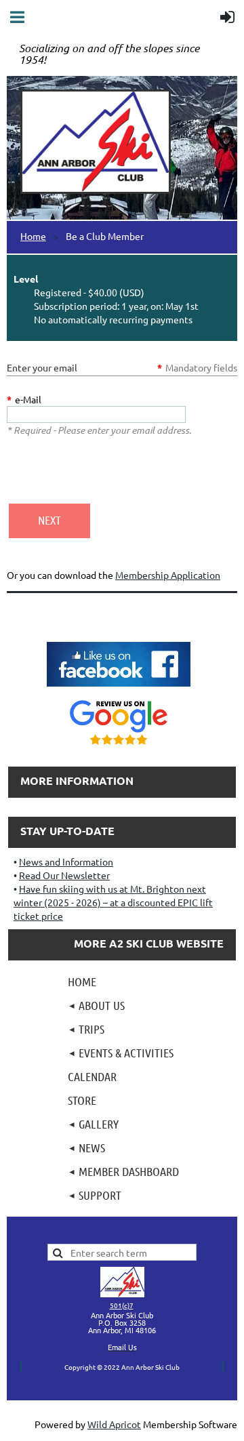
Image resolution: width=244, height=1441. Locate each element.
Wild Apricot (114, 1424)
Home (33, 236)
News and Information (66, 861)
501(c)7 (122, 1305)
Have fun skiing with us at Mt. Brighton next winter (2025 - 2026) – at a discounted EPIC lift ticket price (113, 902)
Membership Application (167, 575)
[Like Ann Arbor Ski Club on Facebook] (118, 688)
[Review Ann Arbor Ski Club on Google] (118, 746)
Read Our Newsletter (64, 875)
